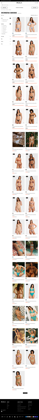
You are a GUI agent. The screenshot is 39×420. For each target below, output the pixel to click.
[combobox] (20, 5)
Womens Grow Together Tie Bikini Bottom (17, 367)
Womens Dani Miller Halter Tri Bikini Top (17, 126)
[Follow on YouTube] (1, 411)
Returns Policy (30, 405)
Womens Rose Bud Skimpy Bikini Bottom (17, 258)
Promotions (19, 405)
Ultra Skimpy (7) (5, 32)
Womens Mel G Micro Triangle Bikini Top (31, 149)
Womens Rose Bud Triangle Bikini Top (31, 258)
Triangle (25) (4, 25)
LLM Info (29, 409)
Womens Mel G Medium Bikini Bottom (17, 149)
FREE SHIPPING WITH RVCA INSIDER (6, 0)
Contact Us (29, 408)
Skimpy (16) (4, 28)
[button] (2, 3)
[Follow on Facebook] (1, 410)
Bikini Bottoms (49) (5, 19)
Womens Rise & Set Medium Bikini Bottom (18, 388)
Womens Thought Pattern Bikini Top (17, 345)
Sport (7, 406)
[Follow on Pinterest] (4, 410)
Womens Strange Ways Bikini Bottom (30, 367)
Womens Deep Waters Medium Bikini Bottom (18, 279)
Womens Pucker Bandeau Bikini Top (30, 193)
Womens (8, 405)
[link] (6, 19)
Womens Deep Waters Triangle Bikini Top (31, 345)
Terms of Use (19, 409)
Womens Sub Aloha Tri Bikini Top (16, 34)
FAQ (28, 406)
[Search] (2, 5)
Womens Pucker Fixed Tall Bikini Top (30, 323)
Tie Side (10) (4, 29)
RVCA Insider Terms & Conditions (22, 406)
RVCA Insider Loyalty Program (22, 408)
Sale (7, 408)
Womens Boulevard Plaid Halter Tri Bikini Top (18, 103)
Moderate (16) (5, 26)
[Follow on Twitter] (3, 410)
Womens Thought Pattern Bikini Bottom (31, 279)
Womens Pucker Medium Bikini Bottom (17, 193)
